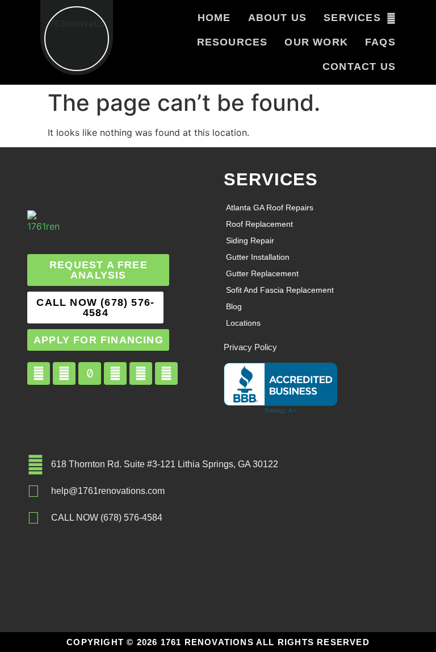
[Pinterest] (140, 373)
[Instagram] (64, 373)
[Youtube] (115, 373)
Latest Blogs (54, 529)
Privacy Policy (250, 347)
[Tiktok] (89, 373)
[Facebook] (38, 373)
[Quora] (166, 373)
